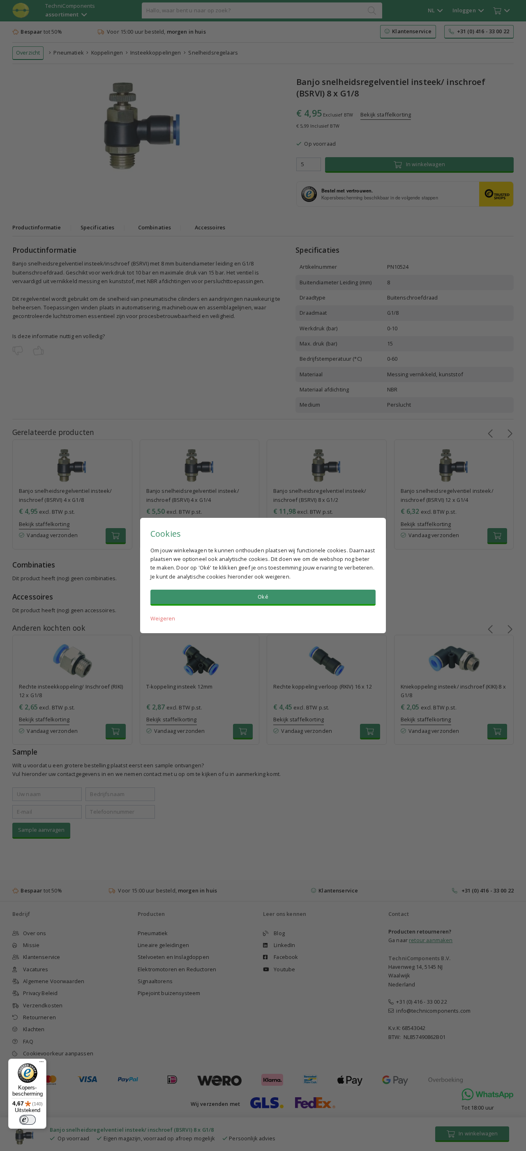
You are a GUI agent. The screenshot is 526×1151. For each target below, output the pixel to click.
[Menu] (41, 1064)
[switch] (27, 1120)
